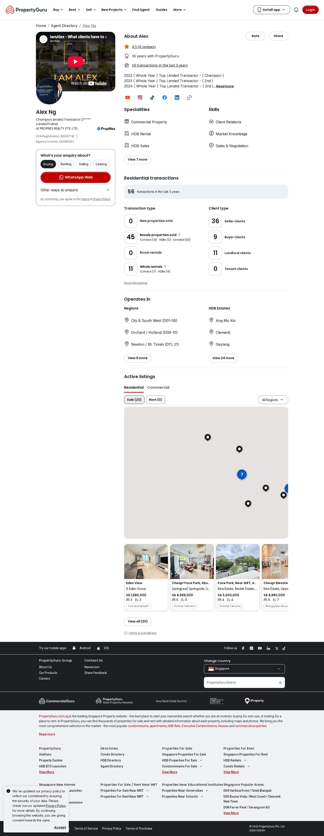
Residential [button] (134, 387)
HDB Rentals (232, 760)
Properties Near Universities (182, 790)
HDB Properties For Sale (179, 760)
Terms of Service (86, 828)
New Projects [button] (112, 9)
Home (41, 25)
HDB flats (174, 726)
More (177, 9)
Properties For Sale (177, 748)
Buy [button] (56, 9)
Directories (109, 748)
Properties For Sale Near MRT (122, 790)
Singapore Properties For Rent (245, 754)
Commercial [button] (158, 387)
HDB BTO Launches (52, 766)
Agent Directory (64, 25)
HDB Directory (111, 760)
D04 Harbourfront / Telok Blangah (247, 790)
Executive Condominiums (199, 726)
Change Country (217, 661)
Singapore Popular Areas (243, 784)
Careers (44, 678)
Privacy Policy (101, 199)
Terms (85, 199)
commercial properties (251, 726)
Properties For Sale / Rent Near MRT (129, 784)
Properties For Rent (238, 748)
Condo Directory (112, 754)
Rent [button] (72, 9)
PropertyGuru (50, 748)
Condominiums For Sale (179, 766)
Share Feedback (95, 673)
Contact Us (93, 660)
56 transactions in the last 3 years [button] (160, 65)
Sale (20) (134, 399)
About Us (45, 667)
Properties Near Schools (180, 796)
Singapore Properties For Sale (184, 754)
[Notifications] (296, 9)
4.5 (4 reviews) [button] (144, 46)
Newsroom (92, 667)
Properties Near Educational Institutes (192, 784)
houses (223, 726)
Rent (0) (155, 399)
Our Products (48, 673)
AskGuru (45, 754)
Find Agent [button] (141, 9)
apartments (158, 726)
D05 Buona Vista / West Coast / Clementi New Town (252, 799)
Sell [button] (89, 9)
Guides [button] (161, 9)
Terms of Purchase (139, 828)
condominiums (138, 726)
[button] (225, 86)
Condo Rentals (234, 766)
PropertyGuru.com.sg (54, 716)
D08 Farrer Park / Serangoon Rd (246, 807)
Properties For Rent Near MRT (122, 796)
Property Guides (51, 760)
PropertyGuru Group (55, 660)
